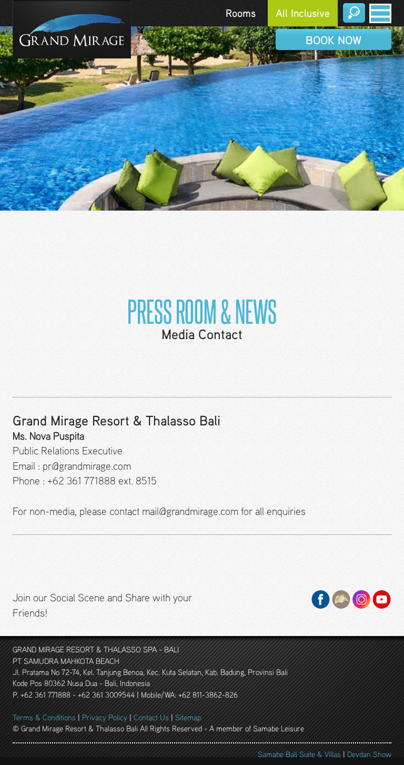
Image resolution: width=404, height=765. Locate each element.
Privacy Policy (104, 717)
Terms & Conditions (44, 717)
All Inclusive (303, 12)
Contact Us (151, 717)
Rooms (241, 12)
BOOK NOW (333, 40)
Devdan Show (369, 754)
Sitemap (188, 717)
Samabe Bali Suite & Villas (299, 754)
